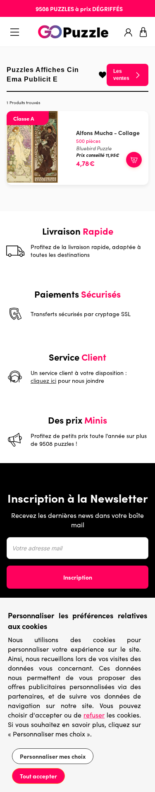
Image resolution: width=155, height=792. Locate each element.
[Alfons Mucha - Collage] (32, 180)
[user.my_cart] (143, 32)
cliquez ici (43, 380)
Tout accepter (38, 776)
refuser (94, 714)
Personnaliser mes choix (53, 756)
